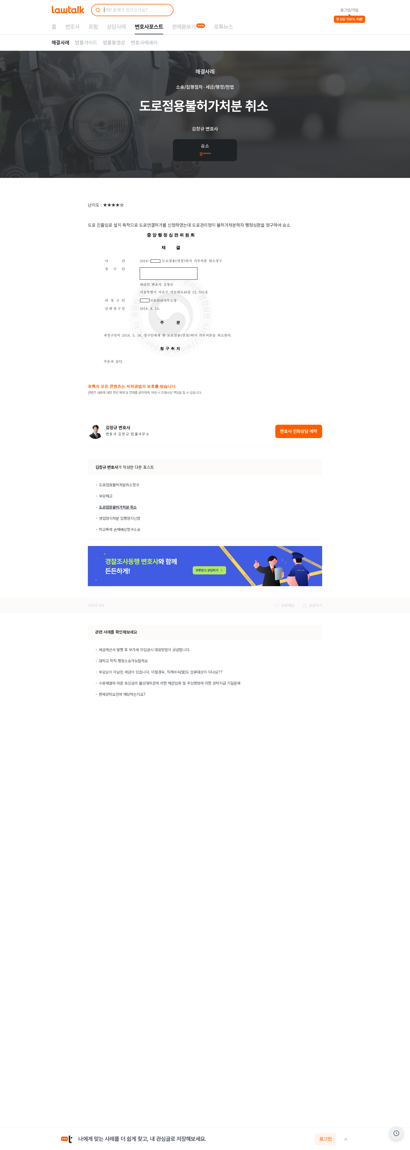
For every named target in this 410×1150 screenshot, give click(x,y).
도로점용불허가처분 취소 (118, 507)
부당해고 (105, 496)
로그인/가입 (349, 10)
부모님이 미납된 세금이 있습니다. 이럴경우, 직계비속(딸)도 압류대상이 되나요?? (161, 672)
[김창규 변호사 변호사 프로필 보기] (95, 431)
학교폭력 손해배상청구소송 (119, 529)
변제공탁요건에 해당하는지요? (122, 694)
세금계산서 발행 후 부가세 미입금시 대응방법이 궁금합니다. (144, 650)
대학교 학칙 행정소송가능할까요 (123, 661)
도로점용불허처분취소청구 (119, 485)
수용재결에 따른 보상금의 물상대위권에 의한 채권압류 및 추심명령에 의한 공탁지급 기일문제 (169, 683)
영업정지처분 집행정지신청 (119, 518)
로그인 (325, 1139)
